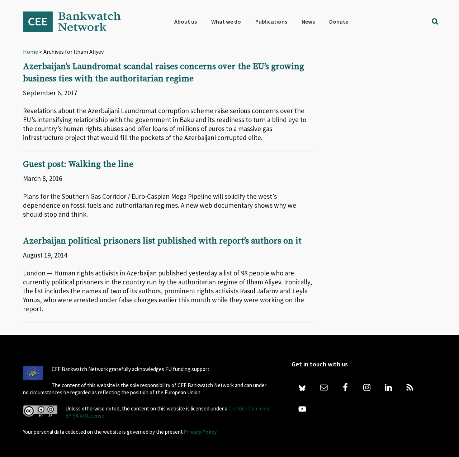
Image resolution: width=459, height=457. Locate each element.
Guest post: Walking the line (78, 164)
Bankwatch (77, 21)
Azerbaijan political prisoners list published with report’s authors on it (162, 241)
